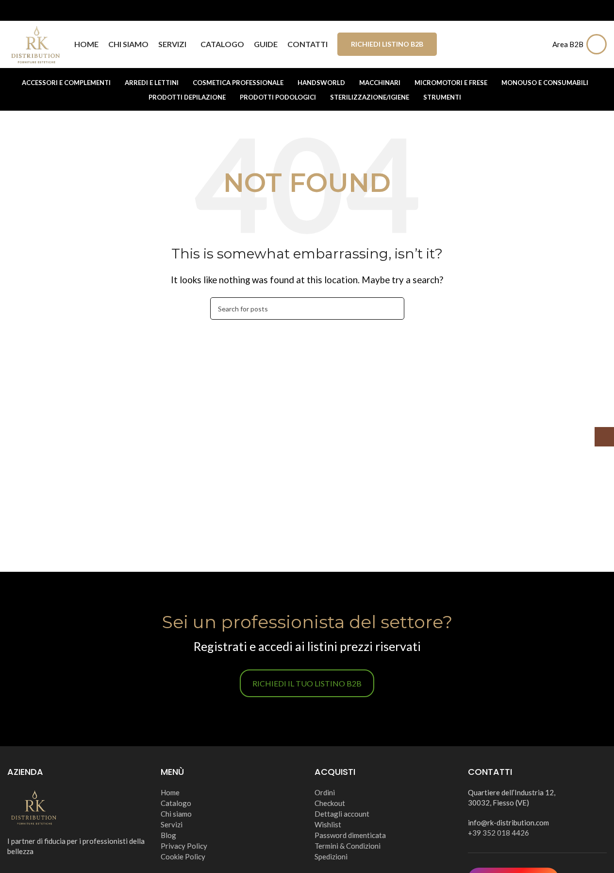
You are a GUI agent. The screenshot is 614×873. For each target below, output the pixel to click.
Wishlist (328, 824)
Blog (168, 835)
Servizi (172, 824)
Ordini (325, 792)
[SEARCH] (393, 308)
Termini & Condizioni (348, 845)
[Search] (539, 44)
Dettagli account (342, 813)
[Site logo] (36, 43)
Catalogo (176, 803)
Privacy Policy (184, 845)
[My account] (599, 44)
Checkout (330, 803)
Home (170, 792)
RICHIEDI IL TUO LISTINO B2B (307, 683)
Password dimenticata (350, 835)
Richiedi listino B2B (387, 44)
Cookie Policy (183, 856)
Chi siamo (176, 813)
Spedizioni (331, 856)
